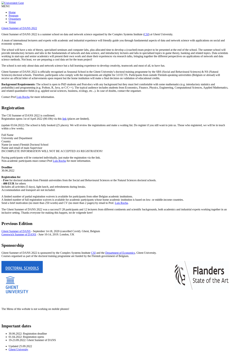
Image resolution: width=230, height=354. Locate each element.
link (64, 118)
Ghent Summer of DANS (16, 231)
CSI (146, 34)
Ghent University (18, 349)
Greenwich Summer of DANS (18, 234)
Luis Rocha (23, 96)
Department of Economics (120, 252)
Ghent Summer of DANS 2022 (19, 28)
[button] (5, 6)
